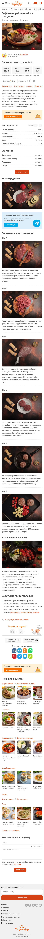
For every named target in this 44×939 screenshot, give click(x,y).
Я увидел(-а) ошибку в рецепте (16, 620)
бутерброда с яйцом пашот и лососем (24, 612)
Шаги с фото (19, 86)
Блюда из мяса (7, 738)
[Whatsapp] (30, 650)
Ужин (4, 804)
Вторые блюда (25, 9)
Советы (29, 86)
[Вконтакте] (14, 650)
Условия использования (11, 914)
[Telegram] (19, 650)
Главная (5, 9)
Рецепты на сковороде (10, 830)
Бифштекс (5, 710)
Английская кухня (8, 768)
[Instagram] (36, 905)
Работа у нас (6, 920)
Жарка (4, 794)
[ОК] (25, 650)
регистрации (16, 865)
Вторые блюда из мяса (25, 684)
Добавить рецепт (13, 116)
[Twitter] (19, 656)
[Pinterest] (14, 656)
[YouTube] (40, 905)
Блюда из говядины (25, 738)
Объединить (22, 172)
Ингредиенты (7, 86)
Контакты (5, 911)
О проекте (5, 908)
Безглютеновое (7, 799)
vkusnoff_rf (11, 225)
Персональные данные (10, 917)
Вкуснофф (24, 54)
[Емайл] (25, 656)
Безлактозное (22, 799)
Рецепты (14, 9)
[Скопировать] (30, 656)
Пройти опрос (7, 923)
